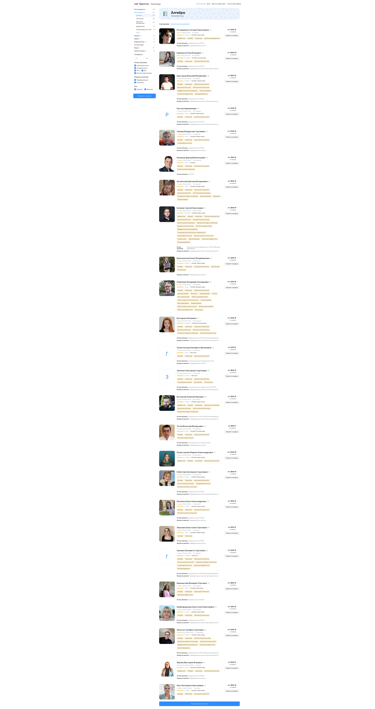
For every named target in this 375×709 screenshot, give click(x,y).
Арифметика (140, 26)
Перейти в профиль (232, 35)
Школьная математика (140, 22)
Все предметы (139, 9)
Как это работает (219, 4)
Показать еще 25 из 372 (199, 704)
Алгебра (139, 15)
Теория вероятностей (143, 29)
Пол (135, 86)
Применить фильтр (144, 96)
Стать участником (234, 4)
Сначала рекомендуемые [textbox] (179, 24)
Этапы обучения (140, 62)
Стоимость (138, 54)
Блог (208, 4)
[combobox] (180, 24)
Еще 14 (138, 32)
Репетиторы (200, 4)
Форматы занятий (141, 77)
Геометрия (139, 18)
